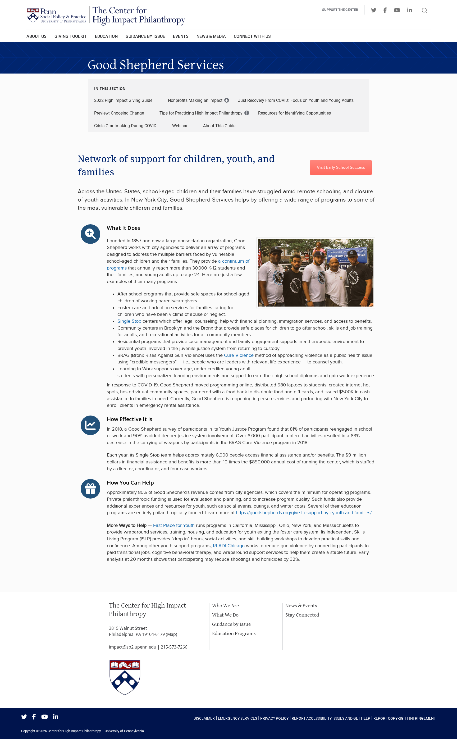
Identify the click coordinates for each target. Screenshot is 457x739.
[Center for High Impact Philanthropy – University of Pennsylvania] (155, 15)
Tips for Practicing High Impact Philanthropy (201, 113)
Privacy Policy (274, 718)
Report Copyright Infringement (404, 718)
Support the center (340, 10)
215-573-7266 (174, 647)
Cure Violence (238, 355)
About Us (36, 36)
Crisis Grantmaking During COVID (125, 125)
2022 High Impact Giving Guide (123, 100)
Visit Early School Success (341, 167)
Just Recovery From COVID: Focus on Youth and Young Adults (296, 100)
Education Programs (234, 634)
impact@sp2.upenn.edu (132, 647)
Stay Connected (302, 615)
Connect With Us (252, 36)
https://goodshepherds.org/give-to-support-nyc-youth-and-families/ (304, 513)
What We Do (225, 615)
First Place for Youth (174, 525)
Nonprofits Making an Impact (195, 100)
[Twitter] (24, 717)
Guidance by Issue (145, 36)
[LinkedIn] (55, 717)
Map (171, 634)
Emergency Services (237, 718)
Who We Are (225, 606)
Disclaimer (204, 718)
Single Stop (129, 321)
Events (181, 36)
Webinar (180, 125)
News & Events (301, 606)
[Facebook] (34, 717)
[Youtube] (44, 717)
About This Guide (219, 125)
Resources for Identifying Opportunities (294, 113)
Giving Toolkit (70, 36)
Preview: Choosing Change (119, 113)
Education (106, 36)
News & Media (211, 36)
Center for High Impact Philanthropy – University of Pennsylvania (96, 731)
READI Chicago (229, 546)
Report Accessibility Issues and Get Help (331, 718)
